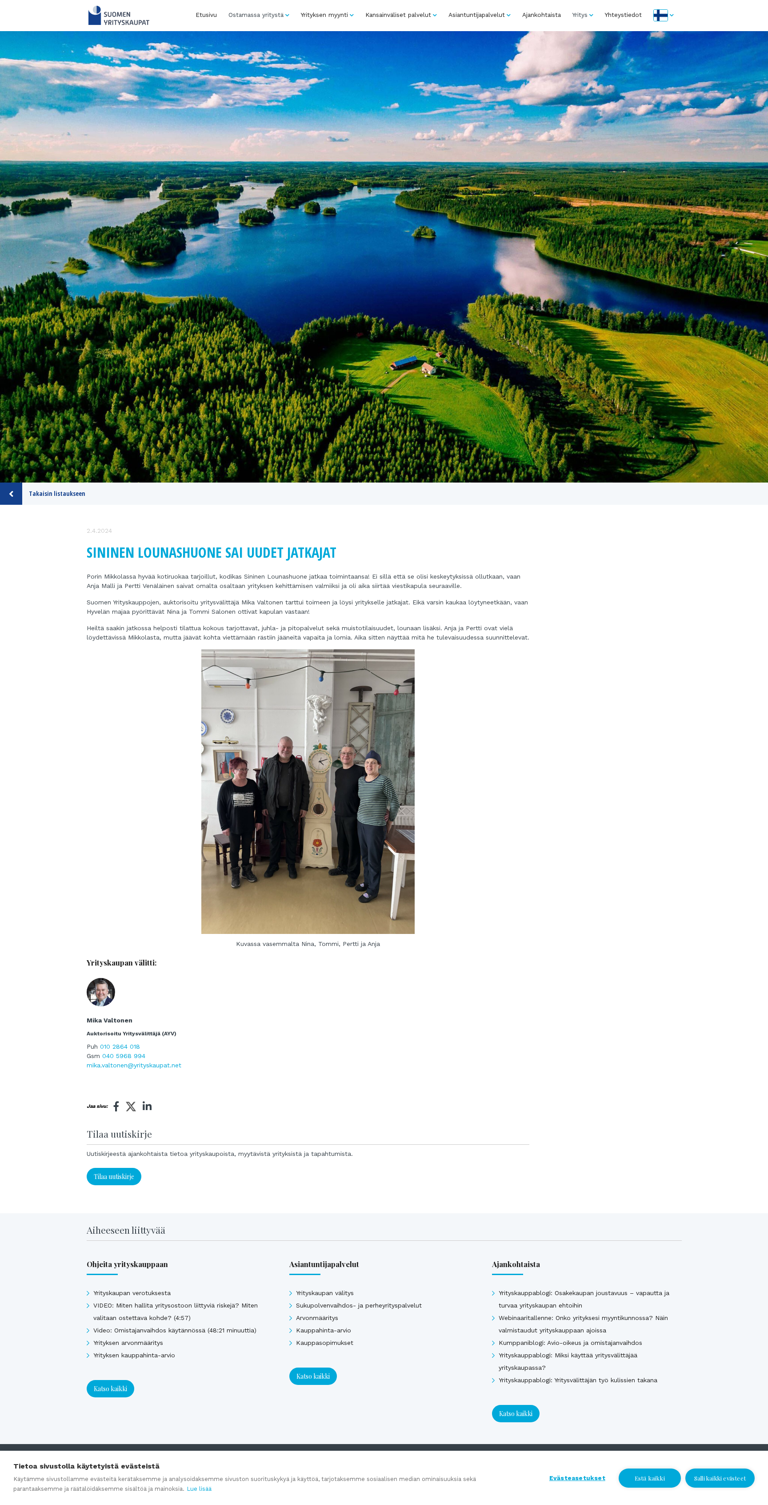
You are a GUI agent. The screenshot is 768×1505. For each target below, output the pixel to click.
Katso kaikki (110, 1388)
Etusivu (206, 14)
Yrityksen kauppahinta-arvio (134, 1355)
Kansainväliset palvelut (398, 14)
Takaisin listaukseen (57, 493)
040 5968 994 (123, 1055)
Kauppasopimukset (324, 1342)
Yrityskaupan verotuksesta (132, 1292)
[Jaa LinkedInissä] (147, 1106)
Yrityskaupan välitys (325, 1292)
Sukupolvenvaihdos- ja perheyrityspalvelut (359, 1305)
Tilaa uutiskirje (114, 1176)
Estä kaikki (650, 1478)
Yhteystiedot (623, 14)
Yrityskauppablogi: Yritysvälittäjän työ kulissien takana (578, 1380)
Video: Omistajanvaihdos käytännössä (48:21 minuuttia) (174, 1330)
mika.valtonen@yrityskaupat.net (134, 1065)
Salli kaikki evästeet (720, 1478)
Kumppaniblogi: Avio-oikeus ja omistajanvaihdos (570, 1342)
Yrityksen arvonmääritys (128, 1342)
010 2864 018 (120, 1046)
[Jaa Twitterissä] (130, 1108)
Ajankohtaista (541, 14)
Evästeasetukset (577, 1477)
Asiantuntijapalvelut (476, 14)
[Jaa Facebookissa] (116, 1106)
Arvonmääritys (317, 1317)
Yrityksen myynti (324, 14)
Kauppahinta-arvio (323, 1330)
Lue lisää (199, 1488)
